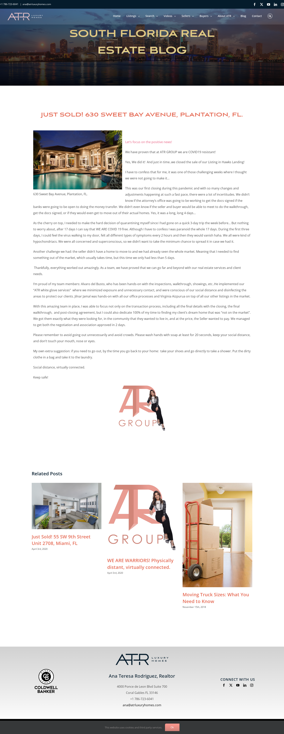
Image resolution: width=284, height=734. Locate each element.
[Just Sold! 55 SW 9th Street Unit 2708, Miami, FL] (66, 506)
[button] (270, 15)
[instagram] (251, 685)
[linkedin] (244, 685)
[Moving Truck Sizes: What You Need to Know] (217, 535)
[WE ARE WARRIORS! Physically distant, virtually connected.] (142, 518)
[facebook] (223, 685)
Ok (172, 727)
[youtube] (237, 685)
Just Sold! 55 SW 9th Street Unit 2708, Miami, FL (61, 539)
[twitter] (230, 685)
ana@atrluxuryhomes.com (37, 4)
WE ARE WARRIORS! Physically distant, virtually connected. (140, 563)
